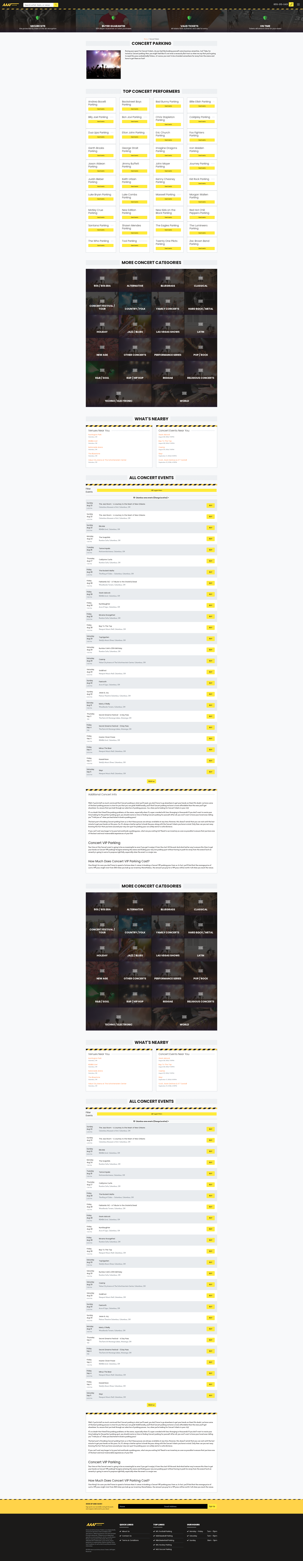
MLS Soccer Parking (164, 1549)
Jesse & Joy (104, 693)
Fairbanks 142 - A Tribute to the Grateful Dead (118, 582)
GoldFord (102, 670)
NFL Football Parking (164, 1531)
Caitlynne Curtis (105, 559)
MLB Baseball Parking (164, 1536)
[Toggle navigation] (298, 4)
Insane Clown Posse (107, 737)
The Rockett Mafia (106, 570)
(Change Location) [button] (160, 497)
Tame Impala (104, 548)
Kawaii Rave (104, 759)
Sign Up (212, 1506)
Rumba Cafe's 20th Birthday (110, 648)
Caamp (162, 447)
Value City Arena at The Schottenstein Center (107, 460)
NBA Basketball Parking (165, 1540)
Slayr (161, 453)
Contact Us (126, 1536)
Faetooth (103, 681)
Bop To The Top (165, 441)
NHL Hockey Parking (164, 1545)
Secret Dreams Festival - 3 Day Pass (114, 726)
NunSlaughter (104, 604)
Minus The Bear (105, 748)
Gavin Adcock (164, 434)
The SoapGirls (104, 537)
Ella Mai (102, 526)
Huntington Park (94, 434)
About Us (125, 1531)
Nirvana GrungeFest (107, 615)
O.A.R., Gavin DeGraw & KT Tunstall (173, 460)
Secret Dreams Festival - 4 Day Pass (114, 715)
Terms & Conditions (130, 1540)
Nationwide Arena (95, 447)
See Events (101, 109)
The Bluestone (94, 453)
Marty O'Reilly (104, 704)
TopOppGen (104, 637)
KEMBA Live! (93, 441)
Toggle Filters (157, 490)
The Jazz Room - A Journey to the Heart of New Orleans (122, 504)
